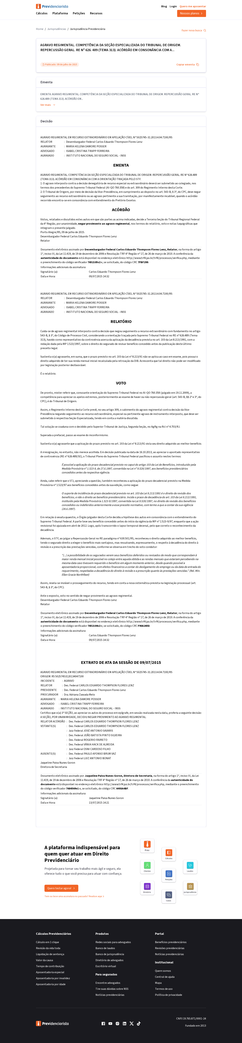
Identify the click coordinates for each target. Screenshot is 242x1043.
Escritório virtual (105, 966)
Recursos (96, 13)
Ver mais (45, 105)
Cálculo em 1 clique (47, 942)
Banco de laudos (105, 948)
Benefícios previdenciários (171, 942)
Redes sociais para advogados (113, 942)
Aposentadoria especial (50, 972)
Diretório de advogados (109, 960)
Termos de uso (164, 988)
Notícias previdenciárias (109, 994)
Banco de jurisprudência (109, 954)
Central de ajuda (165, 976)
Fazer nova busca (192, 30)
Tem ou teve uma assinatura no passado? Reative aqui (73, 896)
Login (173, 6)
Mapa (158, 982)
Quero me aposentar (193, 6)
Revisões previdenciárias (169, 948)
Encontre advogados (107, 982)
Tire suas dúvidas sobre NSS (111, 988)
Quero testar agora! (59, 888)
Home (39, 29)
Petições (79, 13)
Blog (164, 6)
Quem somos (163, 970)
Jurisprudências (56, 29)
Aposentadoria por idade (51, 984)
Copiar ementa (185, 64)
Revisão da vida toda (48, 948)
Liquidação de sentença (50, 954)
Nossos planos (189, 13)
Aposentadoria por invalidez (53, 978)
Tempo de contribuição (50, 966)
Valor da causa (44, 960)
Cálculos (41, 13)
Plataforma (60, 13)
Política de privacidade (168, 994)
